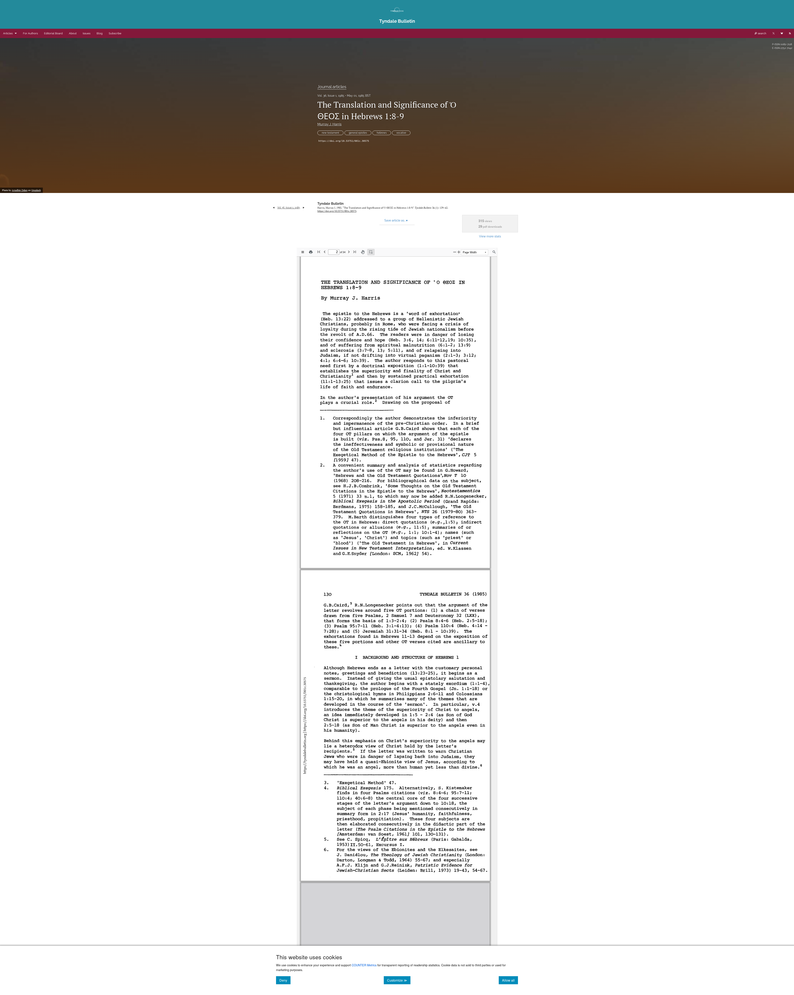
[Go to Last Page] (354, 251)
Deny (285, 980)
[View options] (302, 252)
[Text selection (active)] (371, 252)
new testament (330, 132)
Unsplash (36, 190)
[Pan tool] (362, 252)
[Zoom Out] (454, 252)
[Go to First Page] (318, 251)
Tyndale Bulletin (330, 204)
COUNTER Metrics (364, 965)
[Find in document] (494, 252)
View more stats (490, 236)
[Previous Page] (324, 251)
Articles (8, 33)
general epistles (358, 132)
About (73, 33)
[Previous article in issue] (274, 208)
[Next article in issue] (304, 208)
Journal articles (331, 86)
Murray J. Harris (329, 124)
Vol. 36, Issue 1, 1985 (330, 95)
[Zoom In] (458, 252)
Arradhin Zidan (20, 190)
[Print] (310, 252)
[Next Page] (348, 251)
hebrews (382, 132)
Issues (86, 33)
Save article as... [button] (396, 220)
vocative (401, 132)
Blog (100, 33)
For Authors (30, 33)
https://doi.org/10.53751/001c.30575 (343, 141)
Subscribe (115, 33)
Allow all (510, 980)
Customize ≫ (398, 980)
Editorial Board (53, 33)
